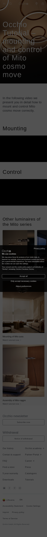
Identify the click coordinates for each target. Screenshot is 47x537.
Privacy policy (39, 248)
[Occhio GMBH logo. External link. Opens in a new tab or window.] (6, 251)
